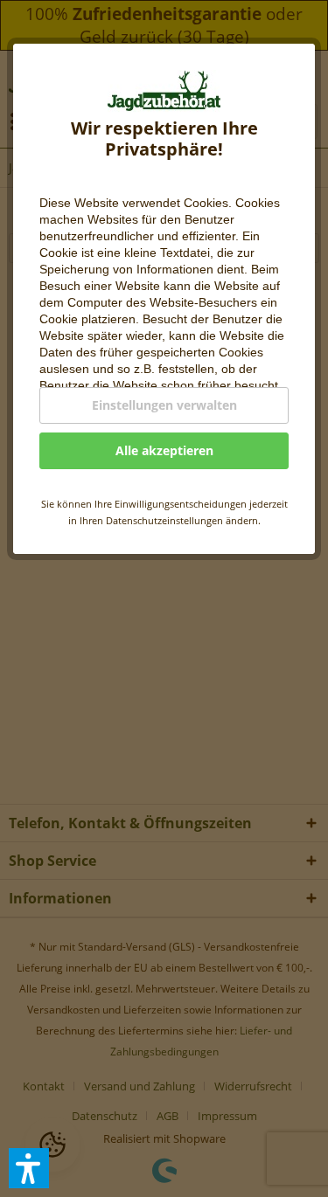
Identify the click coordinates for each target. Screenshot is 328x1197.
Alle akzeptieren (164, 450)
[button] (29, 1168)
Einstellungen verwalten (164, 405)
